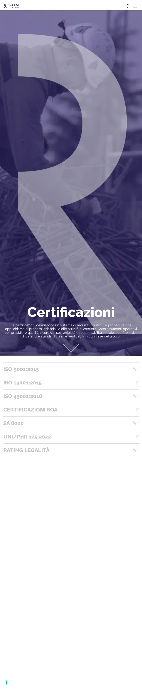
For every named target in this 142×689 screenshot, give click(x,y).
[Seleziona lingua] (127, 6)
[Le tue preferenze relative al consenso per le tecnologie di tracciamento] (6, 682)
